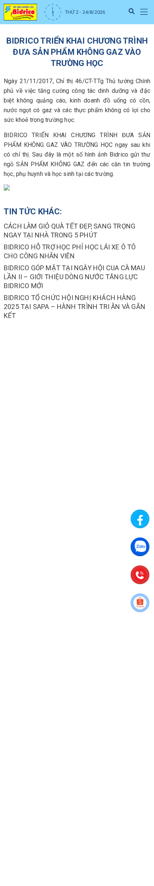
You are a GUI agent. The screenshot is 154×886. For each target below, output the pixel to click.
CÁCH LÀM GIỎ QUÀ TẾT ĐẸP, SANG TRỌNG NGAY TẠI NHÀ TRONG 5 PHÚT (69, 230)
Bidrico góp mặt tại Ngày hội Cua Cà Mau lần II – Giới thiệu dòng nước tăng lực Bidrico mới (74, 277)
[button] (143, 12)
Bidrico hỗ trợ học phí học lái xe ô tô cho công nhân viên (70, 251)
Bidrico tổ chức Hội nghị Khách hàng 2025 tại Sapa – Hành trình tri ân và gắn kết (74, 306)
